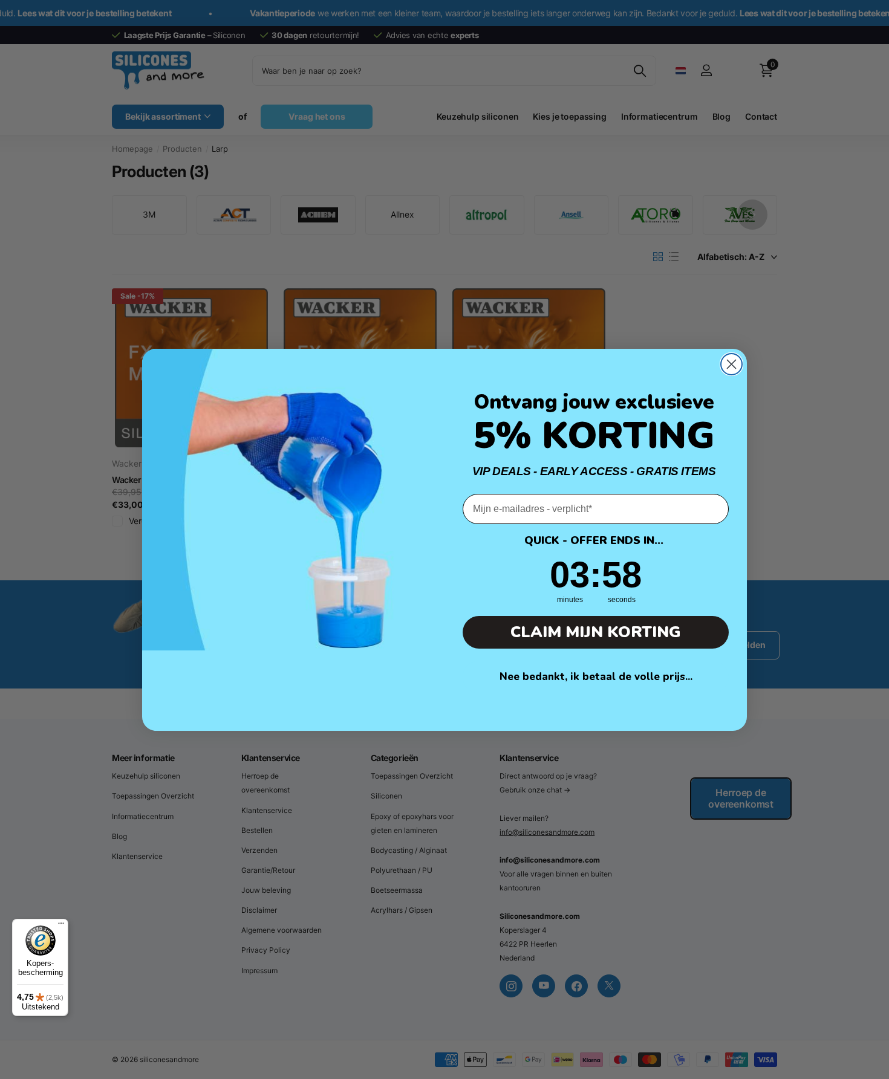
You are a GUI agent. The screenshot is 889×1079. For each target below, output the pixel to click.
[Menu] (61, 926)
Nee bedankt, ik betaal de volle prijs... (596, 677)
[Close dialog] (731, 364)
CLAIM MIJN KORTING (595, 632)
